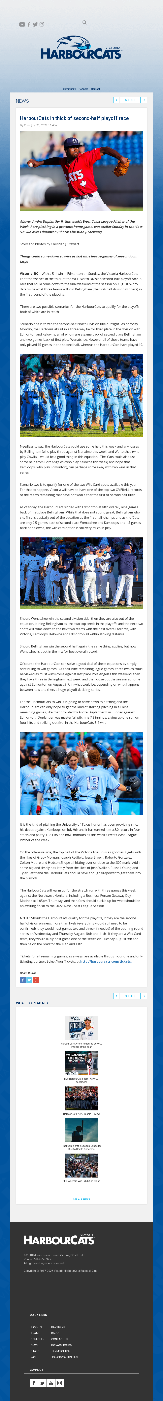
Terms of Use (60, 1351)
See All (130, 99)
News (34, 1345)
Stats (35, 1351)
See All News (81, 1199)
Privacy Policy (62, 1345)
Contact (95, 89)
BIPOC (55, 1333)
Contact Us (59, 1339)
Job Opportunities (64, 1357)
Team (35, 1333)
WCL (33, 1357)
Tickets (36, 1327)
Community (69, 89)
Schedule (37, 1339)
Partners (83, 89)
